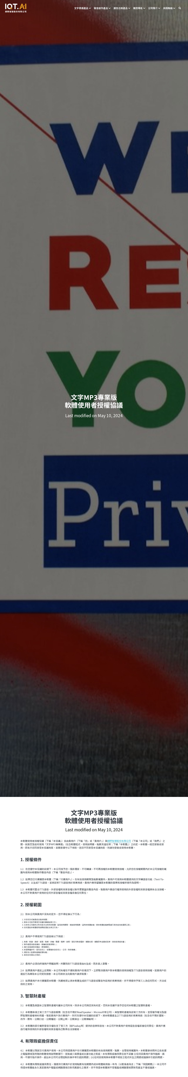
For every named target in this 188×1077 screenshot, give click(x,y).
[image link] (15, 8)
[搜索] (179, 8)
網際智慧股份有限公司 (119, 841)
